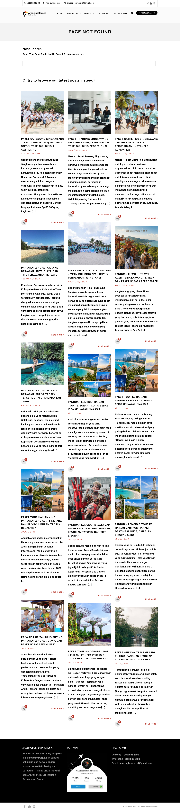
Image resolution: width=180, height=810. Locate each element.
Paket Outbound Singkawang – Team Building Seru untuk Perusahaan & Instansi (89, 274)
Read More (56, 223)
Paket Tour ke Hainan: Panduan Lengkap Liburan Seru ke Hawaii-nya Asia (133, 400)
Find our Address (53, 3)
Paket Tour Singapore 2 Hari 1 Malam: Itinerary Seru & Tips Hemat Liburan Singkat (88, 655)
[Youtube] (151, 3)
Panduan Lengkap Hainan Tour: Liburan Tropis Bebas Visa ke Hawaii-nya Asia (88, 406)
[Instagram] (154, 3)
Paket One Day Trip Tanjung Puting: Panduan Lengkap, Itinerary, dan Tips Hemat (135, 656)
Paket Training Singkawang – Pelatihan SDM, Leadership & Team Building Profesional (89, 142)
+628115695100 (33, 3)
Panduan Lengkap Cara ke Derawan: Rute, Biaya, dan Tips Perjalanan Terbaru (39, 271)
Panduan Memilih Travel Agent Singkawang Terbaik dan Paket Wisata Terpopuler (136, 278)
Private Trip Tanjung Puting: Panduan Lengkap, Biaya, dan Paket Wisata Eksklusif (42, 641)
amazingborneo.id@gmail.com (80, 3)
